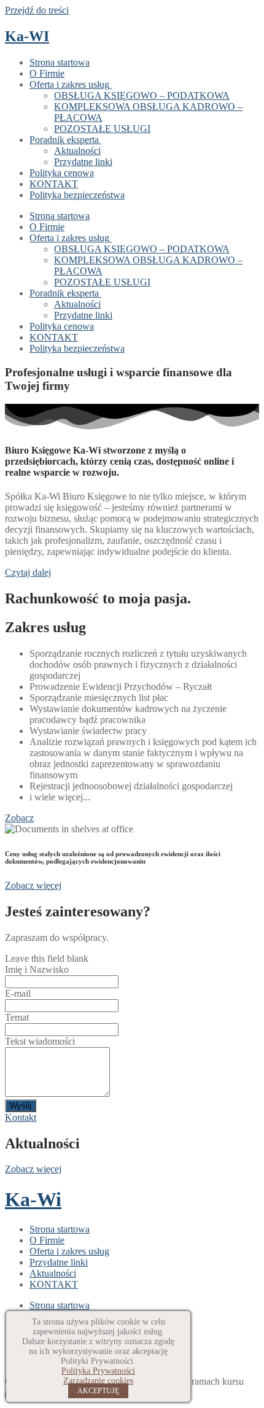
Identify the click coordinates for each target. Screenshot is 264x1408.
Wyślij (20, 1105)
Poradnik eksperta (64, 139)
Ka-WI (27, 36)
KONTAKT (53, 184)
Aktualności (77, 150)
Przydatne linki (83, 162)
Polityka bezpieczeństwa (77, 195)
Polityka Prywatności (98, 1370)
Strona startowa (59, 62)
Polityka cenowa (61, 173)
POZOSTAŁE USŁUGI (102, 128)
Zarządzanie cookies (98, 1380)
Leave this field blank (46, 958)
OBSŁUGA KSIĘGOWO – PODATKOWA (142, 95)
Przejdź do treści (37, 10)
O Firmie (46, 73)
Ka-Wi (33, 1199)
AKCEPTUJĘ (98, 1391)
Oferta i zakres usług (69, 84)
